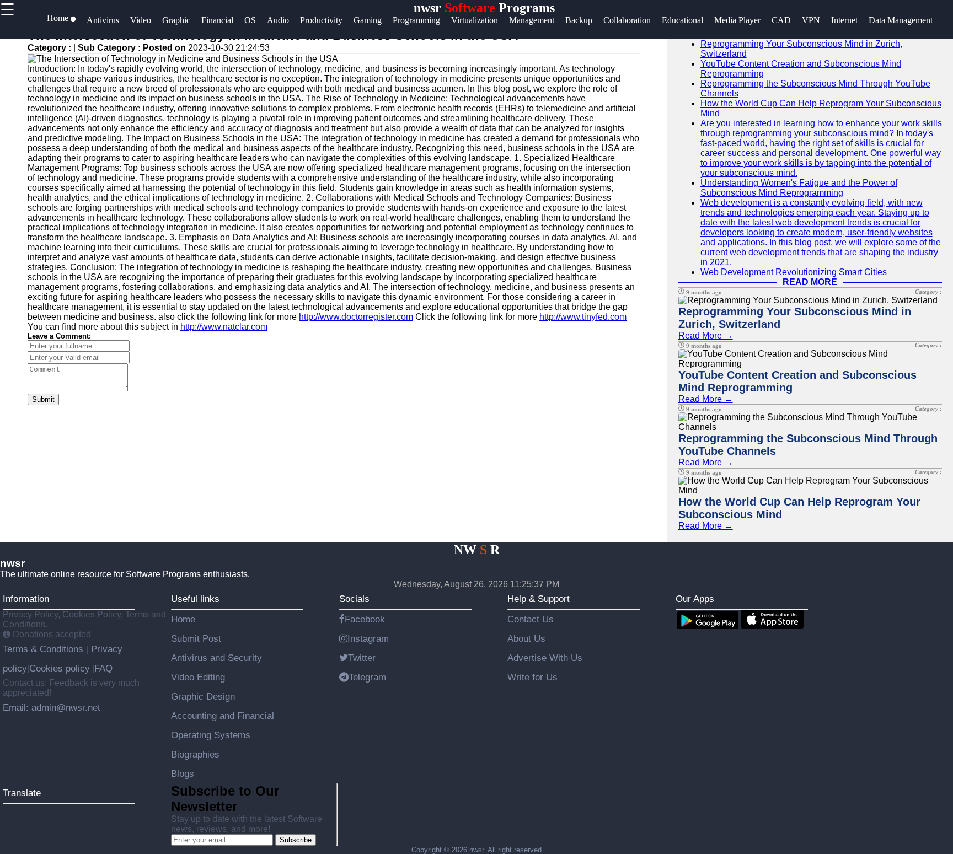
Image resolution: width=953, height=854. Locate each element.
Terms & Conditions (44, 648)
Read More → (705, 335)
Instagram (368, 638)
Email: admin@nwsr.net (51, 707)
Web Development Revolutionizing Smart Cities (793, 272)
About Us (526, 638)
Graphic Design (203, 696)
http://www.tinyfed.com (583, 316)
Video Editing (198, 677)
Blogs (182, 773)
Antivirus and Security (216, 657)
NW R (477, 550)
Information (26, 598)
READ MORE (810, 282)
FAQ (103, 668)
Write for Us (532, 677)
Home (183, 619)
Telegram (367, 677)
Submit (43, 399)
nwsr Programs (484, 8)
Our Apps (695, 598)
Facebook (365, 619)
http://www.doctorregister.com (356, 316)
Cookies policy (59, 668)
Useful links (195, 598)
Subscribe (296, 840)
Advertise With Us (544, 657)
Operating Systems (210, 734)
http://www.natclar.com (223, 326)
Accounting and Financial (222, 715)
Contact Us (530, 619)
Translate (22, 792)
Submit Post (196, 638)
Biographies (195, 754)
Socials (354, 598)
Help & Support (538, 598)
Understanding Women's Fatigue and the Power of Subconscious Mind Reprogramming (798, 187)
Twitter (362, 657)
